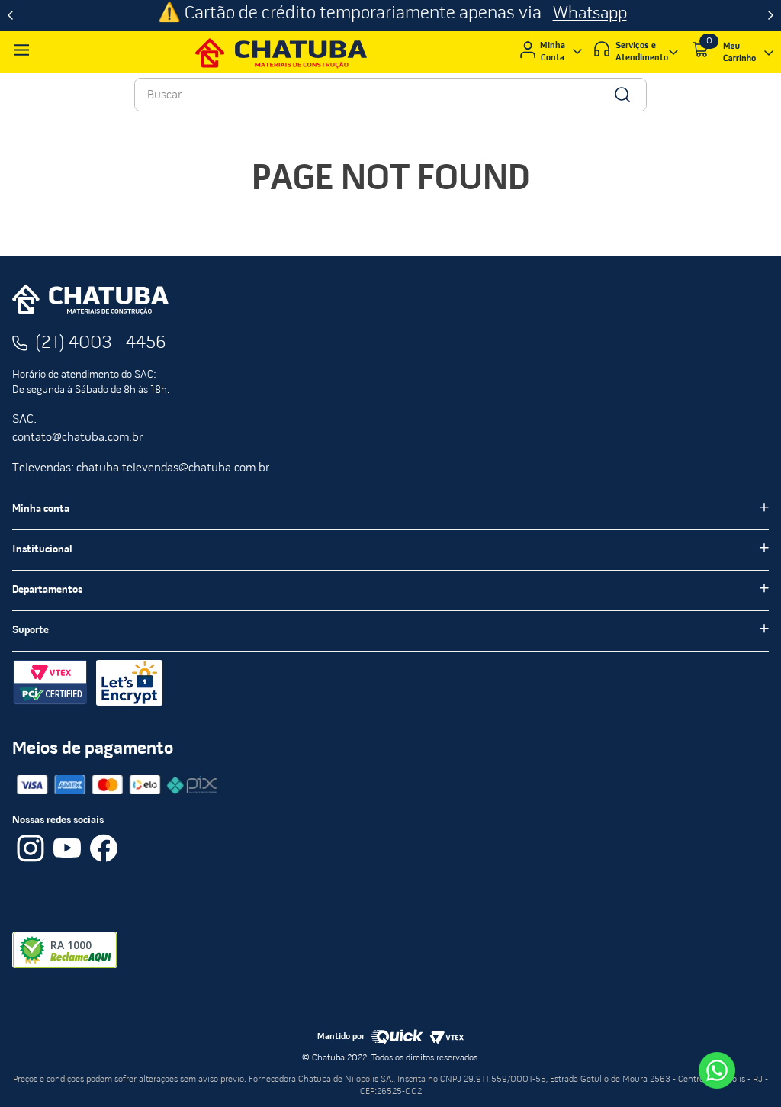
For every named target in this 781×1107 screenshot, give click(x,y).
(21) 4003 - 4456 (100, 343)
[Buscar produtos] (621, 95)
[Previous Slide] (10, 15)
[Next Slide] (770, 15)
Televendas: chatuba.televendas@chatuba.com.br (140, 468)
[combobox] (390, 94)
